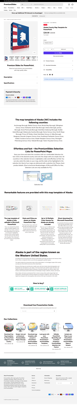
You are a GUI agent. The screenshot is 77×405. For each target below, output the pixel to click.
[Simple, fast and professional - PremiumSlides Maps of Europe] (21, 327)
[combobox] (41, 4)
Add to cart (63, 49)
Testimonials (47, 382)
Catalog (5, 10)
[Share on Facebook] (50, 74)
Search (33, 378)
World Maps (29, 7)
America (37, 7)
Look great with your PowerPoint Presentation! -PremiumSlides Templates (44, 338)
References (46, 380)
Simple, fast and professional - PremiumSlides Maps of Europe (21, 336)
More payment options (58, 56)
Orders (67, 8)
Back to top (38, 368)
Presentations (11, 7)
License (33, 385)
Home (5, 7)
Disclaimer (34, 382)
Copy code (43, 16)
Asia (54, 7)
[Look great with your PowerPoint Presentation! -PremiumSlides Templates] (44, 327)
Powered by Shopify (15, 399)
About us (34, 380)
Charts (18, 7)
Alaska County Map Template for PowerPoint (14, 19)
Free (15, 10)
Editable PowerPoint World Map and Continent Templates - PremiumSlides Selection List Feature (56, 340)
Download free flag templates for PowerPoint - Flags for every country (9, 337)
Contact (10, 10)
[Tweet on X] (47, 74)
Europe (43, 7)
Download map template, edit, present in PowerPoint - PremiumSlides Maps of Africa (32, 338)
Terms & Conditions (36, 390)
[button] (72, 4)
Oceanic (60, 7)
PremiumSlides (46, 22)
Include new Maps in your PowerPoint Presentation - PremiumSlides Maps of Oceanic (68, 339)
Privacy (33, 387)
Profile (71, 8)
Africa (49, 7)
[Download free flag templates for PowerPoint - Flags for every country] (9, 327)
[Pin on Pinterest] (52, 74)
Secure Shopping (48, 378)
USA (22, 7)
